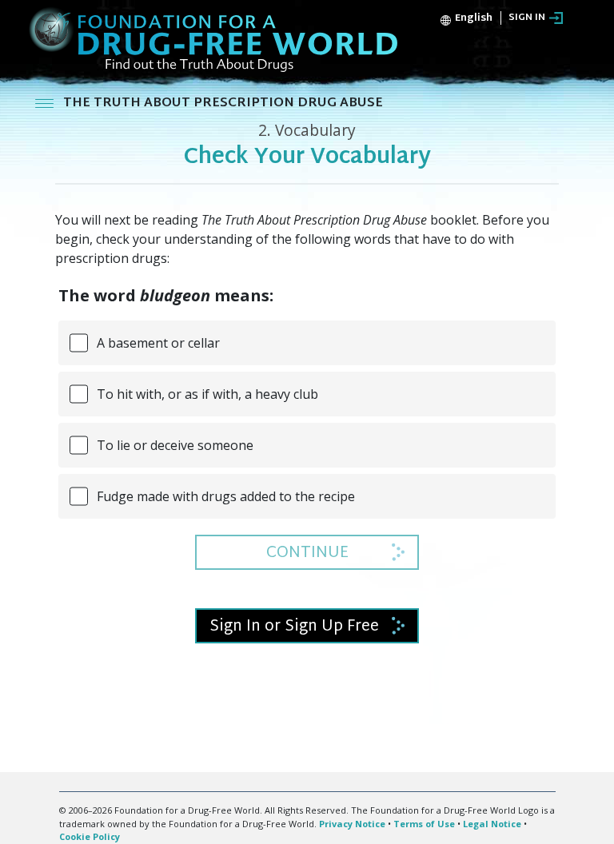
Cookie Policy (89, 836)
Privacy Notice (352, 824)
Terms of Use (424, 824)
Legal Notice (492, 824)
